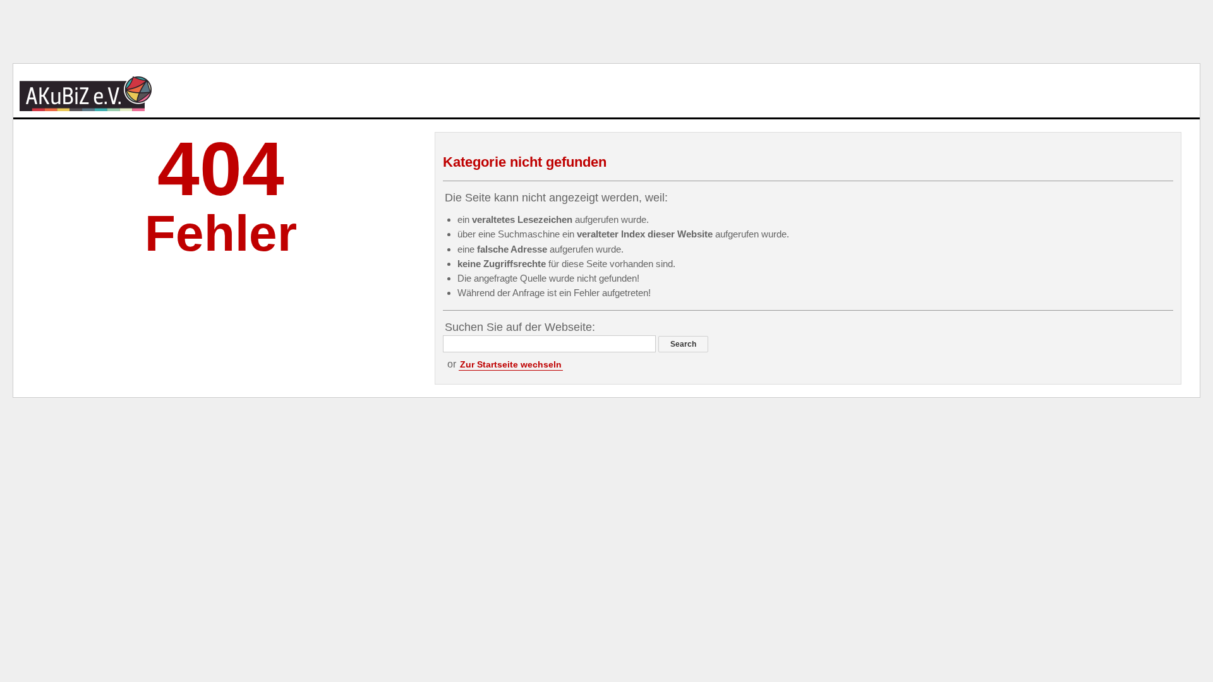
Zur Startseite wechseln (511, 364)
